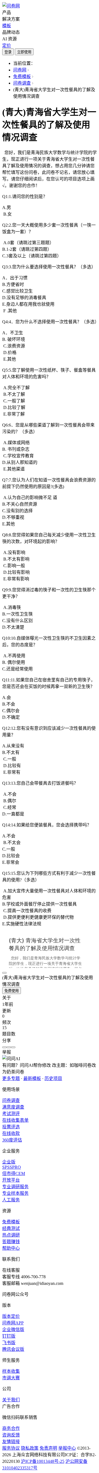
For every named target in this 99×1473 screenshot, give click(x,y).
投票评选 (11, 1126)
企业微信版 (13, 1329)
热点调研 (11, 1235)
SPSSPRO (11, 1167)
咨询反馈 (11, 1435)
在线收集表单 (15, 1120)
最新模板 (32, 1078)
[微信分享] (4, 1047)
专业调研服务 (15, 1186)
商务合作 (11, 1428)
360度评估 (12, 1140)
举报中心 (67, 1448)
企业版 (8, 1162)
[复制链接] (9, 1047)
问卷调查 (22, 83)
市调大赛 (11, 1377)
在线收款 (11, 1133)
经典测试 (11, 1228)
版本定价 (11, 1316)
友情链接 (11, 1441)
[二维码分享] (13, 1047)
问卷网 (19, 70)
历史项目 (53, 1078)
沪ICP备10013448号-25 (42, 1461)
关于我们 (11, 1399)
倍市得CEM (13, 1173)
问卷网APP (13, 1323)
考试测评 (11, 1113)
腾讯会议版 (13, 1349)
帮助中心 (11, 1248)
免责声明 (48, 1448)
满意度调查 (13, 1107)
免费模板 (22, 76)
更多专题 (11, 1078)
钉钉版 (8, 1336)
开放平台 (11, 1180)
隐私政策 (29, 1448)
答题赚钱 (11, 1241)
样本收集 (11, 1371)
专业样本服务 (15, 1193)
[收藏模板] (4, 973)
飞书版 (8, 1342)
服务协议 (11, 1448)
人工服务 (11, 1200)
